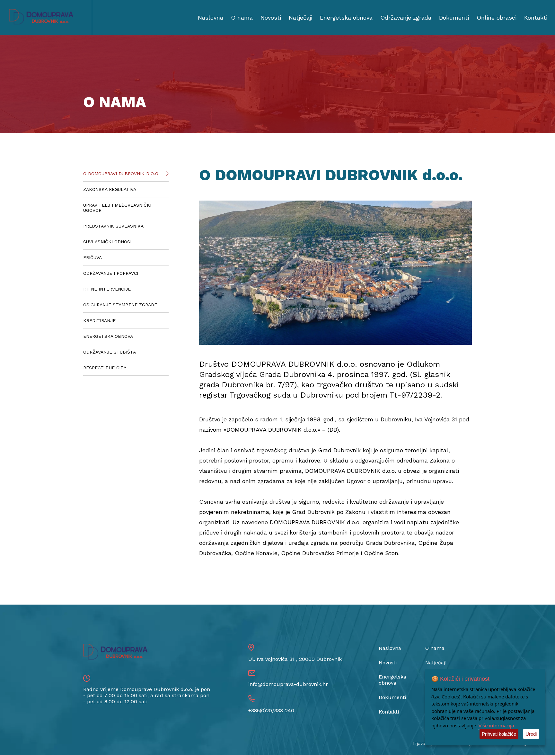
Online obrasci (496, 17)
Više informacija (496, 725)
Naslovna (210, 17)
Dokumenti (454, 17)
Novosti (270, 17)
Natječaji (300, 17)
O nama (242, 17)
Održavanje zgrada (405, 17)
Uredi (531, 734)
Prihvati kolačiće (499, 734)
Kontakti (535, 17)
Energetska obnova (346, 17)
